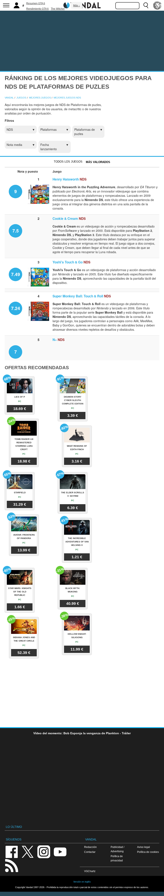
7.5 (15, 230)
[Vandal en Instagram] (44, 851)
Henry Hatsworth (66, 179)
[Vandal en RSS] (11, 865)
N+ (55, 339)
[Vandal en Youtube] (60, 851)
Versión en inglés (82, 881)
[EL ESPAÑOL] (157, 5)
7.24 (15, 308)
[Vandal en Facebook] (11, 851)
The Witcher (58, 8)
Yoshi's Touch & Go (68, 262)
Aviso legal (143, 847)
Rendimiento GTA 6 (37, 8)
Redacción (90, 847)
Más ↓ (76, 5)
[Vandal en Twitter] (28, 851)
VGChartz (89, 871)
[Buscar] (146, 5)
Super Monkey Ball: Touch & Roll (78, 296)
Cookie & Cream (65, 218)
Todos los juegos (68, 161)
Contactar (89, 851)
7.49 (15, 274)
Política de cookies (148, 851)
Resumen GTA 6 (35, 3)
